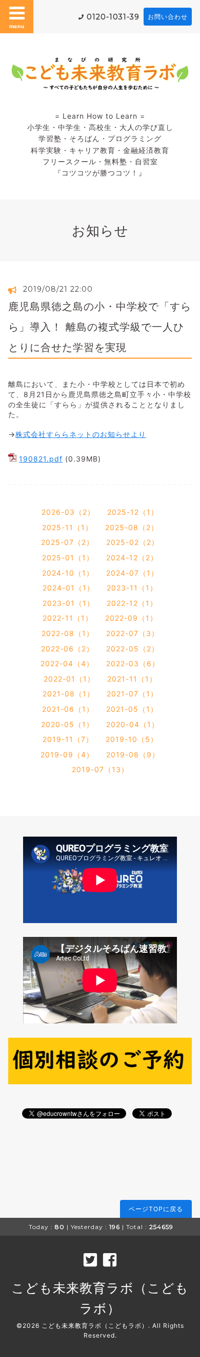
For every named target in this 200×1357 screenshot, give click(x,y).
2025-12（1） (132, 512)
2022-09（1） (131, 618)
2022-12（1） (132, 603)
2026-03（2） (68, 512)
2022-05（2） (132, 648)
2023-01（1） (68, 603)
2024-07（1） (132, 572)
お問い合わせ (168, 16)
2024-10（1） (68, 572)
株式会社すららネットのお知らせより (80, 434)
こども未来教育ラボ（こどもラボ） (95, 1325)
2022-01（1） (69, 678)
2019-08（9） (132, 754)
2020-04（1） (132, 724)
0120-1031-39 (113, 16)
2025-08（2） (131, 527)
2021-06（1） (68, 709)
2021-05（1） (132, 709)
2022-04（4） (67, 663)
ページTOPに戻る (156, 1209)
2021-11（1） (132, 678)
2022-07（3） (132, 633)
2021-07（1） (132, 693)
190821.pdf (41, 458)
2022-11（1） (68, 618)
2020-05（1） (67, 724)
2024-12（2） (132, 557)
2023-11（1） (132, 587)
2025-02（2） (132, 542)
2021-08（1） (68, 693)
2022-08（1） (68, 633)
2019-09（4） (67, 754)
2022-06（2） (67, 648)
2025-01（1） (68, 557)
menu (17, 26)
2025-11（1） (67, 527)
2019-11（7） (68, 739)
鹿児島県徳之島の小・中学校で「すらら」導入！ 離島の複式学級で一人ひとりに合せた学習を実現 (99, 327)
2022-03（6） (132, 663)
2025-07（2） (67, 542)
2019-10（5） (132, 739)
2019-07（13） (100, 769)
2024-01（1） (68, 587)
